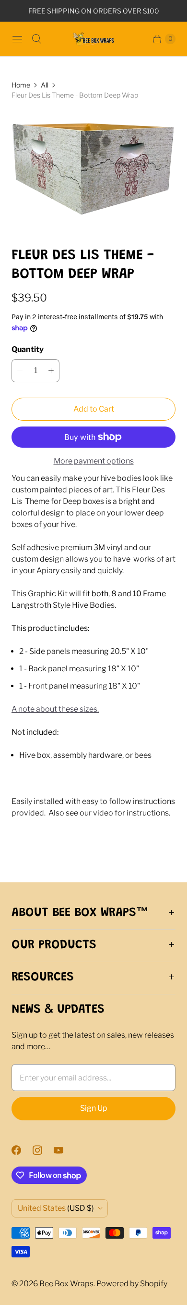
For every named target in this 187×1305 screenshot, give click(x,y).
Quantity (28, 349)
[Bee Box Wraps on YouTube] (64, 1150)
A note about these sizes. (55, 709)
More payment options (94, 460)
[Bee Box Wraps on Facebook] (22, 1150)
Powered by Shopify (131, 1283)
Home (21, 85)
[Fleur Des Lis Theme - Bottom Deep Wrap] (93, 173)
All (44, 85)
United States (56, 1208)
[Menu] (17, 38)
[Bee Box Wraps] (93, 39)
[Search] (36, 38)
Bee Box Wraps (66, 1283)
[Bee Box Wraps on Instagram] (43, 1150)
